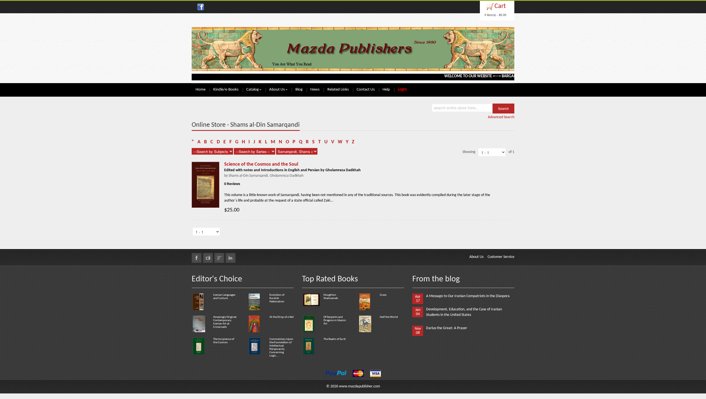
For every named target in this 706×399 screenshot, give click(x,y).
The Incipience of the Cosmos (223, 341)
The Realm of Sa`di (334, 339)
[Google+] (219, 258)
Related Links (338, 90)
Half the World (389, 317)
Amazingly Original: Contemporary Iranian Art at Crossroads (225, 322)
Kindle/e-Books (226, 90)
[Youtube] (208, 258)
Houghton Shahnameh (330, 297)
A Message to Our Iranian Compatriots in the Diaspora (468, 296)
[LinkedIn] (231, 258)
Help (386, 90)
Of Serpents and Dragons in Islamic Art (334, 320)
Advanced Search (501, 117)
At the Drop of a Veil (281, 317)
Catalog (252, 90)
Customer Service (501, 257)
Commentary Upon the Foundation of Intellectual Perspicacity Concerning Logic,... (281, 347)
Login (402, 90)
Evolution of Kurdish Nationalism (276, 298)
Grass (383, 295)
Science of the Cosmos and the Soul (261, 164)
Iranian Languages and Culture (224, 297)
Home (200, 90)
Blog (299, 90)
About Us (277, 90)
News (315, 90)
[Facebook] (197, 258)
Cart (500, 6)
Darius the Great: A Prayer (446, 328)
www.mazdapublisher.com (359, 386)
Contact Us (366, 90)
